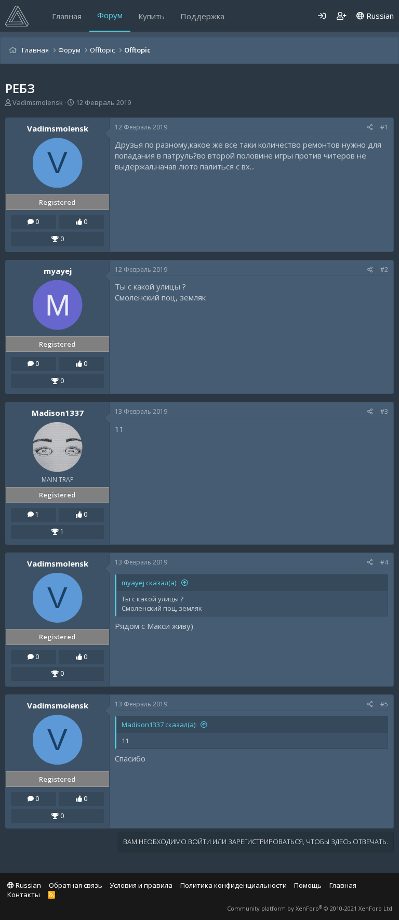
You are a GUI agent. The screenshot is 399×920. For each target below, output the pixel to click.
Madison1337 (58, 413)
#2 (384, 269)
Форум (110, 15)
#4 (384, 562)
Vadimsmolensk (37, 102)
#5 (384, 704)
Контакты (23, 894)
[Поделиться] (370, 128)
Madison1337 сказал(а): (159, 724)
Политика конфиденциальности (233, 885)
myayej (58, 271)
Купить (151, 16)
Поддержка (202, 16)
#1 (384, 127)
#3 (384, 411)
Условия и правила (141, 885)
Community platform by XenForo (310, 908)
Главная (67, 16)
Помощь (308, 885)
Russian (379, 15)
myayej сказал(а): (150, 582)
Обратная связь (75, 885)
